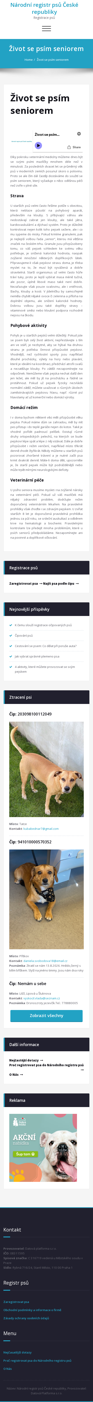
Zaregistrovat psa (23, 584)
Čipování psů (24, 635)
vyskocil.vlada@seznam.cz (41, 998)
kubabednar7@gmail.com (41, 829)
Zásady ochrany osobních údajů (26, 1318)
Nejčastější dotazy (24, 1060)
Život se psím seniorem (53, 60)
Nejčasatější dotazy (17, 1352)
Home (29, 60)
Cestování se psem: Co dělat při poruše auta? (46, 646)
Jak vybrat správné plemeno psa (37, 656)
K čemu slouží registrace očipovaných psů (43, 625)
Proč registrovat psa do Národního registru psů (46, 1065)
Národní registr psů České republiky (44, 8)
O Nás (14, 1075)
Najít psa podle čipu (58, 584)
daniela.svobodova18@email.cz (45, 961)
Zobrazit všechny (46, 1015)
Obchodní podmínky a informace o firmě (32, 1310)
